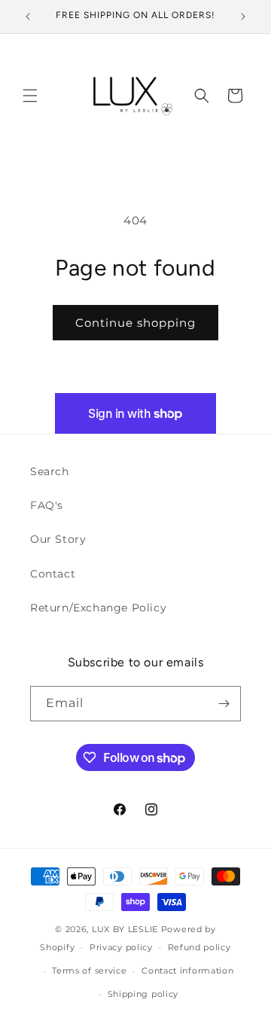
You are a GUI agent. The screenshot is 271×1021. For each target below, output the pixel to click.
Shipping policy (143, 994)
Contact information (187, 970)
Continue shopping (135, 322)
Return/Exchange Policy (98, 607)
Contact (52, 574)
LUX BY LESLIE (125, 929)
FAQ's (46, 505)
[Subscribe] (223, 703)
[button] (30, 95)
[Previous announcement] (27, 16)
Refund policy (199, 947)
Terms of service (89, 970)
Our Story (58, 539)
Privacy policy (121, 947)
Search (49, 471)
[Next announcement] (243, 16)
